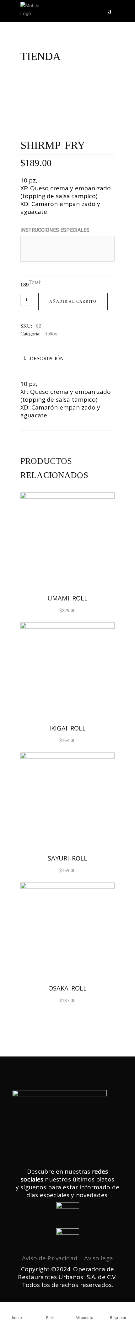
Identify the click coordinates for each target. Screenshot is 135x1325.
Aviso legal (99, 1258)
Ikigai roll (67, 728)
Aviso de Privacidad (50, 1258)
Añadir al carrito (73, 301)
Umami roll (67, 598)
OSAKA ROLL (67, 988)
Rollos (51, 334)
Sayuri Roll (68, 858)
